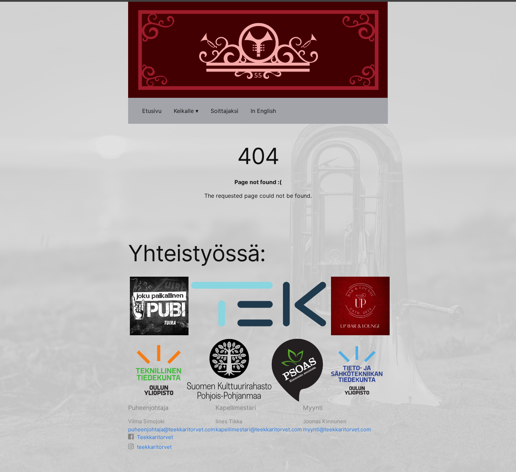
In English (263, 110)
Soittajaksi (224, 110)
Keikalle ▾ (186, 110)
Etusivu (151, 110)
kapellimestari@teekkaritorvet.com (259, 429)
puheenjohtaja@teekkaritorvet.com (171, 429)
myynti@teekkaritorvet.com (337, 429)
